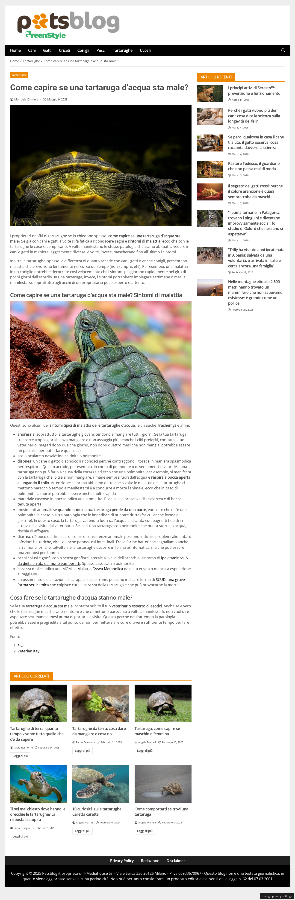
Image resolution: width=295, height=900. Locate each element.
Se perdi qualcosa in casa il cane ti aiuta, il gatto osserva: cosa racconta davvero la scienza (256, 142)
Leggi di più (20, 756)
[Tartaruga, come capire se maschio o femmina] (163, 703)
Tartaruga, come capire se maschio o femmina (157, 731)
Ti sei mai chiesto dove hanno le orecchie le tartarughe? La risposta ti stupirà (37, 814)
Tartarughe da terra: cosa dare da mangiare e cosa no (99, 731)
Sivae (22, 645)
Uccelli (145, 50)
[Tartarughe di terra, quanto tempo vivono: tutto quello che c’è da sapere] (38, 703)
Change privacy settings (277, 896)
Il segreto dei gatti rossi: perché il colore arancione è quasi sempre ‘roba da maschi (255, 191)
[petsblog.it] (67, 24)
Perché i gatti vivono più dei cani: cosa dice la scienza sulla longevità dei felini (254, 116)
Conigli (83, 50)
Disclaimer (176, 860)
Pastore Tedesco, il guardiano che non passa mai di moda (254, 166)
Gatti (47, 50)
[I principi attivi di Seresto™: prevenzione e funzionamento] (210, 93)
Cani (32, 50)
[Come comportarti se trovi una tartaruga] (163, 784)
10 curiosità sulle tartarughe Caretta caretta (96, 811)
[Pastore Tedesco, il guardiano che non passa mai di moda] (210, 169)
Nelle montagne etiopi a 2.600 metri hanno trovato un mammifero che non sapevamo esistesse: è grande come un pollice (255, 292)
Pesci (101, 50)
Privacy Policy (122, 860)
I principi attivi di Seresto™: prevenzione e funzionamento (254, 90)
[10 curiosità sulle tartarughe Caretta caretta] (100, 784)
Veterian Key (28, 651)
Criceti (64, 50)
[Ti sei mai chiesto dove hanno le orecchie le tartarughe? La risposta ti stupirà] (38, 784)
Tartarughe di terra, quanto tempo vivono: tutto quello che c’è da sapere (37, 734)
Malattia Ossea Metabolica (100, 568)
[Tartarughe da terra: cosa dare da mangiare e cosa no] (100, 703)
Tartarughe (123, 50)
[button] (283, 50)
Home (15, 50)
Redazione (150, 860)
